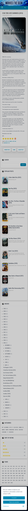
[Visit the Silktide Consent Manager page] (23, 506)
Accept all (14, 497)
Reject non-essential (14, 502)
